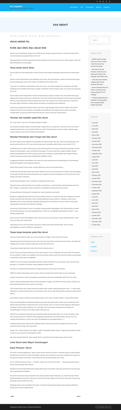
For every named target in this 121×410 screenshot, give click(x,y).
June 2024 (95, 200)
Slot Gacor (34, 36)
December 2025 (96, 144)
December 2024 (96, 181)
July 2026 (95, 122)
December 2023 (96, 218)
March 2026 (95, 135)
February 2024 (96, 212)
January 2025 (96, 178)
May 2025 (95, 166)
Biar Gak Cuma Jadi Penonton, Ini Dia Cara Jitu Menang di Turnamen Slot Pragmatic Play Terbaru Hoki (99, 73)
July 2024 (95, 197)
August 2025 (95, 156)
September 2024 (97, 190)
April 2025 (95, 169)
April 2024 (95, 206)
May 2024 (95, 203)
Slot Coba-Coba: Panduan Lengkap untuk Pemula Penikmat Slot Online (99, 82)
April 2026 (95, 132)
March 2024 (95, 209)
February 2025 (96, 175)
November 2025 (96, 147)
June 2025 (95, 163)
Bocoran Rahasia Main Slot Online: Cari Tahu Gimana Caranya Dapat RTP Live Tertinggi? (99, 91)
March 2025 (95, 172)
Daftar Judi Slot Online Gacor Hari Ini (50, 36)
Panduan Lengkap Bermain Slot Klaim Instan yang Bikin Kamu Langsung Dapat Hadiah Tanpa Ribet (99, 101)
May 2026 (95, 129)
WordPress (38, 407)
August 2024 (95, 194)
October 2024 (96, 187)
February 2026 (96, 138)
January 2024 (96, 215)
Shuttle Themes (22, 407)
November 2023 (96, 221)
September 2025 (97, 153)
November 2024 (96, 184)
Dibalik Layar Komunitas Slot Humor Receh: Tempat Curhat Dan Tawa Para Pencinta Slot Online (98, 62)
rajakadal (94, 246)
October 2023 (96, 224)
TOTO (93, 242)
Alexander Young (23, 36)
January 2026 (96, 141)
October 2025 (96, 150)
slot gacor (94, 251)
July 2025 (95, 160)
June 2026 (95, 126)
